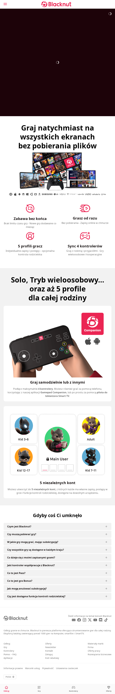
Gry (5, 647)
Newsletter (50, 647)
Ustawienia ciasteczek (67, 668)
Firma (90, 647)
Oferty (48, 643)
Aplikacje (8, 658)
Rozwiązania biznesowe (99, 654)
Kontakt (49, 650)
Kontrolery (9, 650)
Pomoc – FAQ (10, 654)
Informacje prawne (13, 668)
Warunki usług (32, 668)
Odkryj (7, 643)
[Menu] (5, 4)
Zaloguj (49, 654)
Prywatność (48, 668)
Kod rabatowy (52, 658)
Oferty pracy (94, 650)
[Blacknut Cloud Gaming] (56, 4)
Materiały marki (95, 643)
